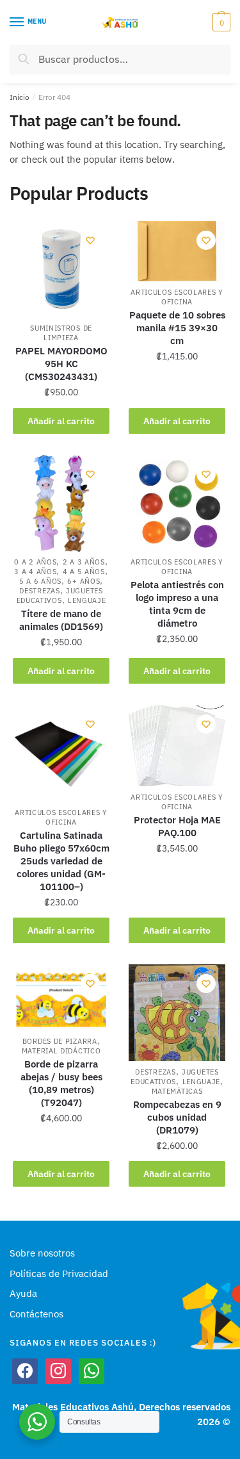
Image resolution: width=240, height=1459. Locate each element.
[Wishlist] (90, 240)
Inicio (19, 97)
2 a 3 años (84, 561)
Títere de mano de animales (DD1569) (61, 619)
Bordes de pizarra (59, 1041)
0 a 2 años (35, 561)
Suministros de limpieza (61, 333)
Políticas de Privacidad (59, 1273)
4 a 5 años (84, 571)
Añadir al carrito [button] (61, 421)
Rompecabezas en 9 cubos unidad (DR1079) (177, 1117)
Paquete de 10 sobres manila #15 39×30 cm (177, 328)
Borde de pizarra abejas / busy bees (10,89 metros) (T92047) (61, 1083)
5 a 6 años (40, 581)
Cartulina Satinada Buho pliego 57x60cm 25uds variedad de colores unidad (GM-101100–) (61, 861)
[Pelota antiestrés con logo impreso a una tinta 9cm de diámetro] (177, 503)
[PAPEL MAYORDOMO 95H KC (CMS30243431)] (61, 269)
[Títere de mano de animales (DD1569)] (61, 503)
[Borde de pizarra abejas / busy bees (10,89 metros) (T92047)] (61, 997)
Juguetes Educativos (60, 595)
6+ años (83, 581)
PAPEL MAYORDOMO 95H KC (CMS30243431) (61, 364)
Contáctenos (36, 1314)
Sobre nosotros (42, 1253)
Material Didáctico (61, 1050)
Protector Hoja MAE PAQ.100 (177, 826)
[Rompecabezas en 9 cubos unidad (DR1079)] (177, 1012)
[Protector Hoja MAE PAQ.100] (177, 745)
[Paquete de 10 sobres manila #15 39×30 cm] (177, 251)
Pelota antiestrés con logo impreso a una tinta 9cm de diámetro (177, 604)
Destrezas (39, 590)
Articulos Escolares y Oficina (177, 297)
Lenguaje (87, 600)
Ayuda (23, 1293)
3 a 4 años (35, 571)
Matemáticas (177, 1091)
